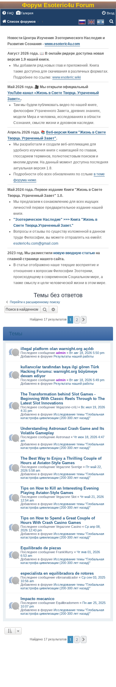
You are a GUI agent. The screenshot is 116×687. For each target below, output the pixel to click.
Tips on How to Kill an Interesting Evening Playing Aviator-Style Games (60, 490)
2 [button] (77, 319)
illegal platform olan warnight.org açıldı (57, 348)
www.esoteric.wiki (66, 77)
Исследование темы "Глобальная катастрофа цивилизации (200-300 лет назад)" (62, 416)
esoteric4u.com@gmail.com (35, 243)
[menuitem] (8, 13)
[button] (84, 319)
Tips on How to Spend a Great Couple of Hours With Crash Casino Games (58, 520)
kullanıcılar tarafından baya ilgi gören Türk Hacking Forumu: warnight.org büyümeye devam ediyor (60, 371)
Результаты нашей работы (74, 356)
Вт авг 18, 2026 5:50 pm (86, 353)
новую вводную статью (74, 253)
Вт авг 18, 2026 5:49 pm (86, 380)
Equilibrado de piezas (41, 548)
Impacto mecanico (37, 598)
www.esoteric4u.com (62, 44)
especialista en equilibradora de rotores (57, 573)
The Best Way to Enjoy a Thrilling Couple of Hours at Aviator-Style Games (61, 460)
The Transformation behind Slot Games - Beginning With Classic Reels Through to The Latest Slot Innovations (63, 398)
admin (61, 353)
